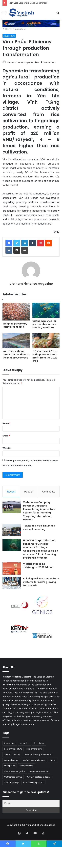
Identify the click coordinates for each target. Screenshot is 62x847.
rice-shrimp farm (34, 749)
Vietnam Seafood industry (38, 777)
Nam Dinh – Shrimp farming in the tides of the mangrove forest (15, 354)
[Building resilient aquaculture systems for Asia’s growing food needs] (11, 583)
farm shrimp (9, 743)
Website (6, 448)
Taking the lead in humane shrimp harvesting (39, 527)
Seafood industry (12, 754)
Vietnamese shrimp (13, 777)
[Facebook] (8, 243)
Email (6, 435)
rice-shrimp (39, 743)
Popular (28, 491)
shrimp (52, 760)
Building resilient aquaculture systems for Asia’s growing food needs (41, 582)
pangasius (24, 743)
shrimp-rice (9, 765)
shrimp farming (26, 765)
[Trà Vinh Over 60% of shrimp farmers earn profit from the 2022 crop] (46, 340)
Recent (11, 491)
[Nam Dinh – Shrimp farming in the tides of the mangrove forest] (16, 340)
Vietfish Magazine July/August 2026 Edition (38, 565)
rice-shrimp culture (13, 749)
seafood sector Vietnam (33, 760)
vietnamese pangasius (14, 771)
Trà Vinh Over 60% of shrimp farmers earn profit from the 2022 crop (45, 356)
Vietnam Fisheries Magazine (20, 62)
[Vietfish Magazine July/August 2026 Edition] (11, 568)
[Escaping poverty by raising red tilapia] (16, 311)
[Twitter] (16, 243)
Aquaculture (19, 29)
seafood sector (11, 760)
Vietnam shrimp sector (33, 782)
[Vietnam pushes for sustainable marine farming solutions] (46, 310)
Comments (48, 491)
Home (7, 29)
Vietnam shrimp (11, 782)
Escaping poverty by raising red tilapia (14, 325)
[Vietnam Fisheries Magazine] (21, 12)
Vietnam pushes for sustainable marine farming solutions (44, 324)
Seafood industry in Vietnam (38, 754)
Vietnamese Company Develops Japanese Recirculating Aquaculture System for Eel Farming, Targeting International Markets (39, 511)
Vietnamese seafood (39, 771)
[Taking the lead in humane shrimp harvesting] (11, 530)
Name (6, 423)
